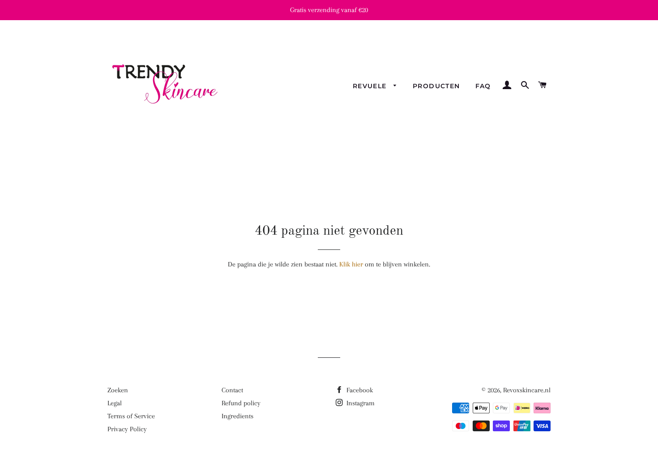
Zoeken (117, 390)
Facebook (359, 390)
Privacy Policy (127, 429)
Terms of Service (131, 416)
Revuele (371, 86)
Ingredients (237, 416)
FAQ (483, 86)
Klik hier (351, 264)
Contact (232, 390)
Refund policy (241, 403)
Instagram (360, 403)
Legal (114, 403)
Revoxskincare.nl (527, 390)
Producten (436, 86)
